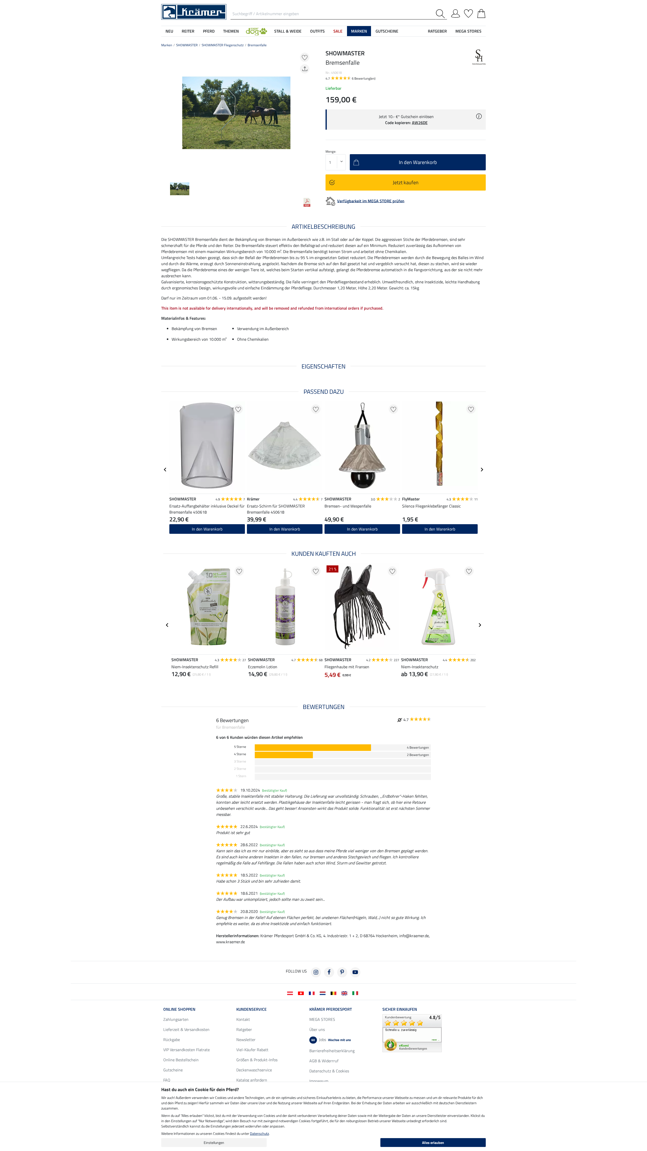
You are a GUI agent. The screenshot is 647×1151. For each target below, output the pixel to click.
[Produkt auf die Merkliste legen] (304, 57)
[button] (256, 31)
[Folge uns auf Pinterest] (342, 972)
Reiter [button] (188, 31)
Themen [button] (231, 31)
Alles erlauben (433, 1142)
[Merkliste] (468, 13)
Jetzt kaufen (406, 182)
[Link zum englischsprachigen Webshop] (345, 993)
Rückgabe (171, 1040)
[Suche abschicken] (441, 13)
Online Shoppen (179, 1009)
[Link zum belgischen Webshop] (334, 993)
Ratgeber (244, 1029)
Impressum (318, 1081)
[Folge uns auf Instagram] (316, 972)
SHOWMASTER (187, 45)
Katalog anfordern (251, 1080)
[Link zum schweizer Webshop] (302, 993)
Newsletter (246, 1040)
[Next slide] (307, 113)
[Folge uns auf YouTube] (355, 972)
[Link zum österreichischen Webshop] (291, 993)
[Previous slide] (165, 113)
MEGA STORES (468, 31)
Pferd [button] (209, 31)
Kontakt (243, 1019)
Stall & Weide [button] (288, 31)
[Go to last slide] (165, 470)
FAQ (166, 1080)
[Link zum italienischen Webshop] (356, 993)
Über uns (317, 1029)
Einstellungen (214, 1142)
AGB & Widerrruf (323, 1061)
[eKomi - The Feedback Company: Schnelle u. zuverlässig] (412, 1033)
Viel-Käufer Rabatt (252, 1050)
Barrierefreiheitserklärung (332, 1051)
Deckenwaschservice (254, 1070)
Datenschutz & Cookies (329, 1071)
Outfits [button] (317, 31)
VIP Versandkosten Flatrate (186, 1050)
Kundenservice (251, 1009)
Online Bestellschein (181, 1060)
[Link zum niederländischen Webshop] (324, 993)
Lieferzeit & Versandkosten (186, 1029)
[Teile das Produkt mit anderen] (304, 69)
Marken (166, 45)
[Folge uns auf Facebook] (329, 972)
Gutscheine (173, 1070)
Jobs (331, 1040)
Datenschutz (259, 1133)
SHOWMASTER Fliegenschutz (223, 45)
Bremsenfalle (257, 45)
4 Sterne (240, 754)
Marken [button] (359, 31)
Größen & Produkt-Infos (257, 1060)
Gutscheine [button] (387, 31)
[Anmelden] (455, 13)
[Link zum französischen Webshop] (313, 993)
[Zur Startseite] (193, 11)
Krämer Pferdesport (330, 1009)
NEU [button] (169, 31)
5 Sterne (240, 746)
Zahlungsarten (176, 1019)
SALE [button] (337, 31)
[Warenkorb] (481, 13)
